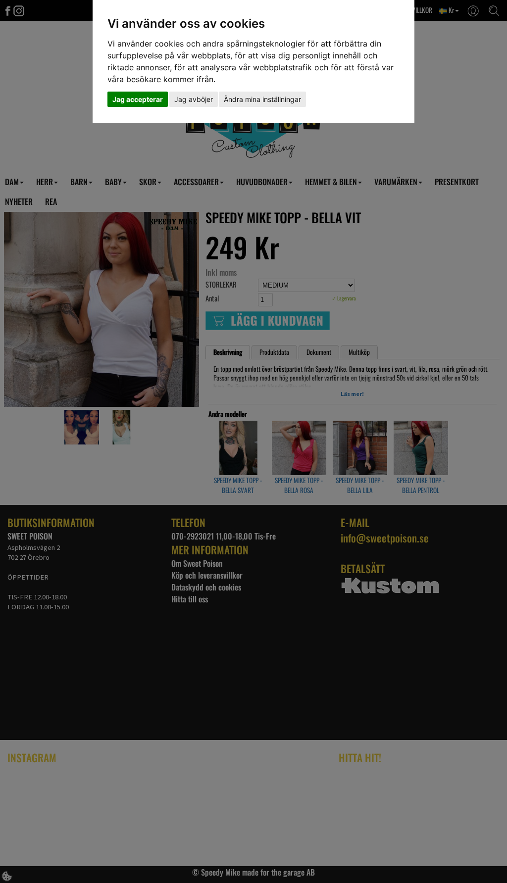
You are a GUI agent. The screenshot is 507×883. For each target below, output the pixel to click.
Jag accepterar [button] (137, 99)
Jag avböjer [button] (193, 99)
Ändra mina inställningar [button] (262, 99)
